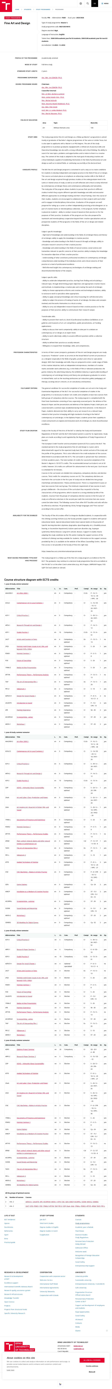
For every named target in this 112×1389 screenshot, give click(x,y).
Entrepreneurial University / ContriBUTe (89, 1284)
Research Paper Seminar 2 (26, 1056)
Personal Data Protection (84, 1241)
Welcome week (80, 1252)
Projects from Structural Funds (15, 1309)
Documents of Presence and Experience (31, 820)
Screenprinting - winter (25, 717)
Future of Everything (24, 660)
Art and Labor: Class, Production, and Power (32, 797)
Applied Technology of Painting (27, 862)
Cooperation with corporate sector (52, 1276)
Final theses (79, 1231)
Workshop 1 (21, 724)
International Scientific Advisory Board (18, 1287)
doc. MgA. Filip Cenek (49, 107)
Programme (59, 9)
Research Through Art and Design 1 (29, 625)
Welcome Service (46, 1280)
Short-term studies (47, 1223)
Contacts (78, 1323)
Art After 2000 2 (22, 741)
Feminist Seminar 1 (23, 653)
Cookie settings (92, 1366)
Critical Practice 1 (23, 615)
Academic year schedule (84, 1227)
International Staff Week (49, 1284)
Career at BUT (80, 1301)
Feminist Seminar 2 (23, 827)
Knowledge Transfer (11, 1298)
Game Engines (22, 884)
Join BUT (43, 1219)
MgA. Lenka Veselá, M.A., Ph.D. (53, 97)
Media (77, 1327)
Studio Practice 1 (23, 632)
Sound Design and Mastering (27, 908)
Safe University (80, 1288)
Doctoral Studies (81, 1235)
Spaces (7, 1223)
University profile (81, 1276)
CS (95, 3)
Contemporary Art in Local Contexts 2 (30, 751)
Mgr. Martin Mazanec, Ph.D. (52, 113)
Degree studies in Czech (49, 1231)
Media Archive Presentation (26, 668)
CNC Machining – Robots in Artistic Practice (32, 872)
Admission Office (81, 1248)
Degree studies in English (49, 1227)
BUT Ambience (9, 1219)
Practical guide (9, 1242)
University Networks (47, 1291)
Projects (7, 1306)
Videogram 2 (21, 855)
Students (27, 9)
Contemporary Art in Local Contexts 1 (30, 603)
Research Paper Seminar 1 (26, 949)
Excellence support (11, 1283)
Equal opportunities (82, 1312)
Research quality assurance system (17, 1290)
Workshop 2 (21, 915)
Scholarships (80, 1258)
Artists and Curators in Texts (27, 639)
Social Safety (80, 1262)
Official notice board (82, 1295)
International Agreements (49, 1288)
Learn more (10, 1370)
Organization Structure (83, 1292)
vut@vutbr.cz (79, 1349)
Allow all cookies (92, 1360)
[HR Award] (60, 1384)
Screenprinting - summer (25, 901)
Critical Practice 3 (23, 940)
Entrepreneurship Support (84, 1266)
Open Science (9, 1302)
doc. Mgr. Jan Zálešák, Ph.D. (52, 78)
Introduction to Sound (24, 703)
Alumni (77, 1331)
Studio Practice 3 (23, 957)
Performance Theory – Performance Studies (32, 834)
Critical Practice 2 (23, 764)
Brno (6, 1239)
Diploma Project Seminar (25, 1049)
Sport (6, 1235)
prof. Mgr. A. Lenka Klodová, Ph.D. (54, 110)
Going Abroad (80, 1244)
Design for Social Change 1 (26, 696)
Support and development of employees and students (90, 1306)
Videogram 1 (21, 689)
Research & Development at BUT (13, 1277)
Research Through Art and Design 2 (29, 773)
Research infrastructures (13, 1294)
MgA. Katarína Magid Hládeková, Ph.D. (56, 104)
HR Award (79, 1319)
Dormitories (8, 1227)
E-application (44, 1235)
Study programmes (43, 9)
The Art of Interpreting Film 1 (27, 682)
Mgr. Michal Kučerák (49, 100)
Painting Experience (24, 710)
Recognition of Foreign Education (87, 1255)
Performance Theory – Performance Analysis (33, 675)
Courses (78, 1219)
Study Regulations (81, 1237)
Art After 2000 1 (22, 593)
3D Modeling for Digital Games (27, 922)
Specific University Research (14, 1313)
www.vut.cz (78, 1346)
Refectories (8, 1231)
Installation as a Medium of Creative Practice (32, 891)
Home (17, 9)
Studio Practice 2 (23, 781)
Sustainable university (83, 1280)
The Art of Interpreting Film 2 (27, 848)
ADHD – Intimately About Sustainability (30, 788)
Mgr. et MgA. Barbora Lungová (53, 94)
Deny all (92, 1372)
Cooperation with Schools (49, 1295)
